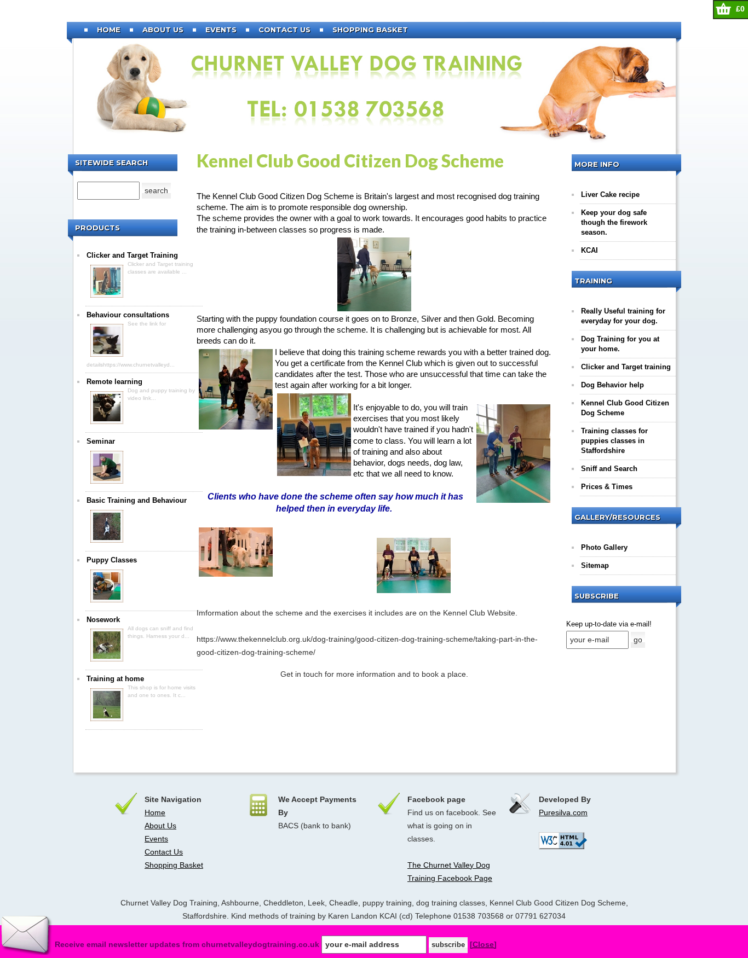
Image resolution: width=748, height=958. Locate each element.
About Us (162, 29)
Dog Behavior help (612, 385)
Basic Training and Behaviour (137, 500)
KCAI (589, 250)
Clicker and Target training (626, 367)
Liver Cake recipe (610, 194)
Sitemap (595, 565)
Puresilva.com (563, 812)
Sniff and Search (609, 469)
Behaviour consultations (128, 315)
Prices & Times (606, 487)
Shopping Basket (370, 29)
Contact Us (284, 29)
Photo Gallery (604, 547)
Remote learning (114, 382)
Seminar (101, 441)
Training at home (115, 679)
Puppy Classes (112, 560)
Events (221, 29)
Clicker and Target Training (132, 255)
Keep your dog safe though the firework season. (614, 222)
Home (108, 29)
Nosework (103, 620)
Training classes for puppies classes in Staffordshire (614, 441)
